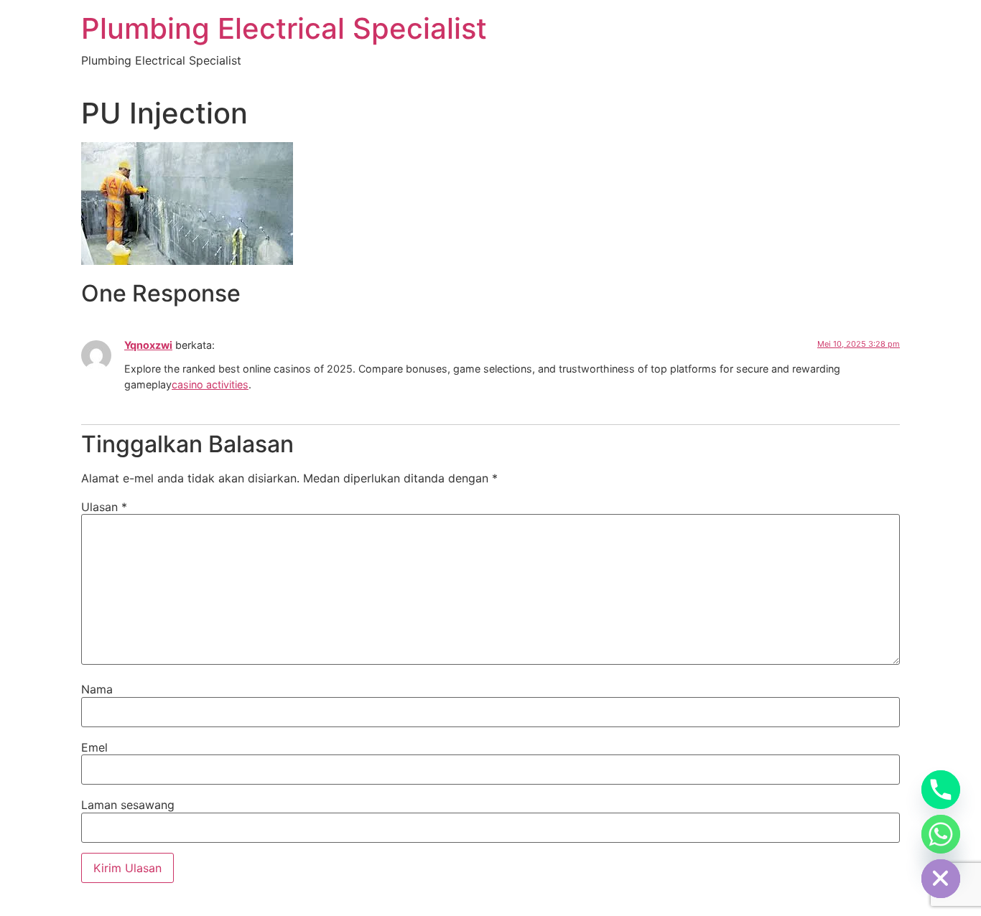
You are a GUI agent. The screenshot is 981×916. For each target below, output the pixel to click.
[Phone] (940, 789)
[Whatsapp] (940, 834)
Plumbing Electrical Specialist (284, 28)
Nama (97, 689)
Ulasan (104, 507)
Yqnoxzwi (148, 345)
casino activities (210, 384)
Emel (94, 747)
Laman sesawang (128, 804)
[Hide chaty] (940, 878)
